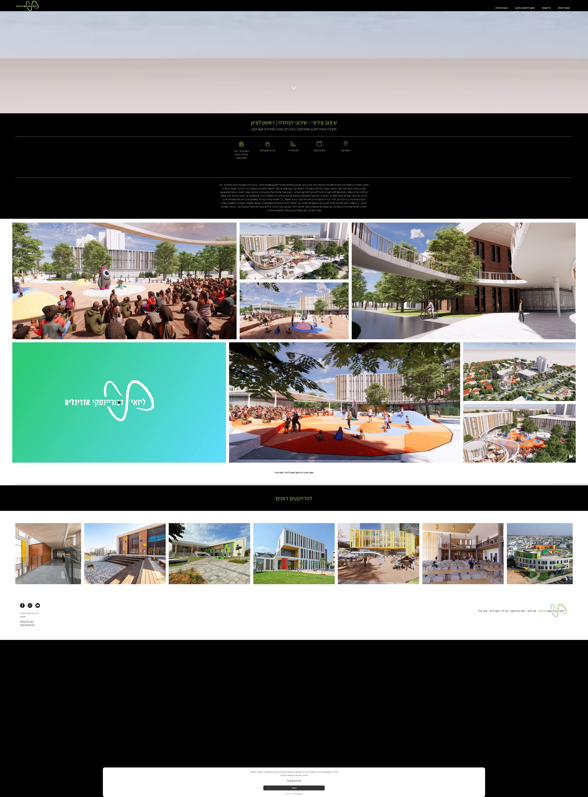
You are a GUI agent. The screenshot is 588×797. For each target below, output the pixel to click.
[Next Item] (567, 554)
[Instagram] (30, 605)
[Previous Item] (20, 554)
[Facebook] (22, 605)
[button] (562, 8)
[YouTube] (37, 605)
